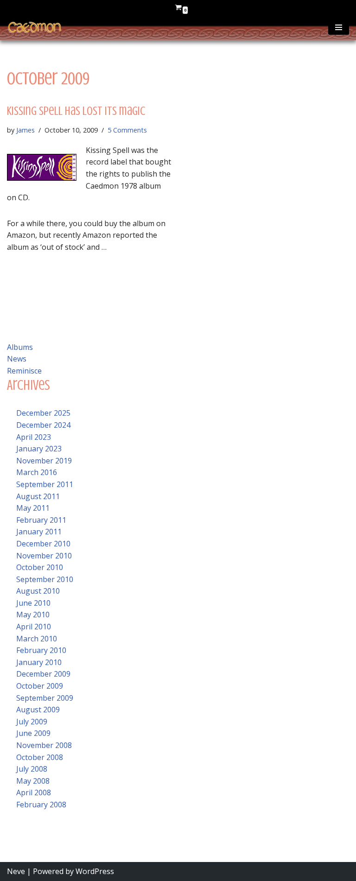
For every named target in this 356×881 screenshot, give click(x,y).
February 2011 (41, 520)
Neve (16, 871)
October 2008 (39, 757)
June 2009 (33, 733)
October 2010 (39, 567)
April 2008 (33, 792)
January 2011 (39, 531)
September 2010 (44, 579)
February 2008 (41, 804)
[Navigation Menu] (338, 27)
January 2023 (39, 449)
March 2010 (36, 639)
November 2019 (44, 461)
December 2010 (43, 544)
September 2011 (44, 484)
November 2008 (44, 745)
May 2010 (33, 614)
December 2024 (43, 425)
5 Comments (127, 130)
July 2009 (31, 721)
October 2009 (39, 686)
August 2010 (38, 591)
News (16, 359)
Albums (20, 347)
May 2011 (33, 508)
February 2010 (41, 650)
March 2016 (36, 472)
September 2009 (44, 698)
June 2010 (33, 603)
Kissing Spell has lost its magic (76, 111)
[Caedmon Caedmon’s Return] (35, 27)
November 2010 (44, 556)
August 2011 (38, 496)
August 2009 (38, 709)
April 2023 (33, 437)
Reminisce (24, 371)
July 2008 (31, 769)
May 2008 (33, 781)
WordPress (95, 871)
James (25, 130)
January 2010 (39, 662)
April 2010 (33, 626)
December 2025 (43, 413)
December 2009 (43, 674)
